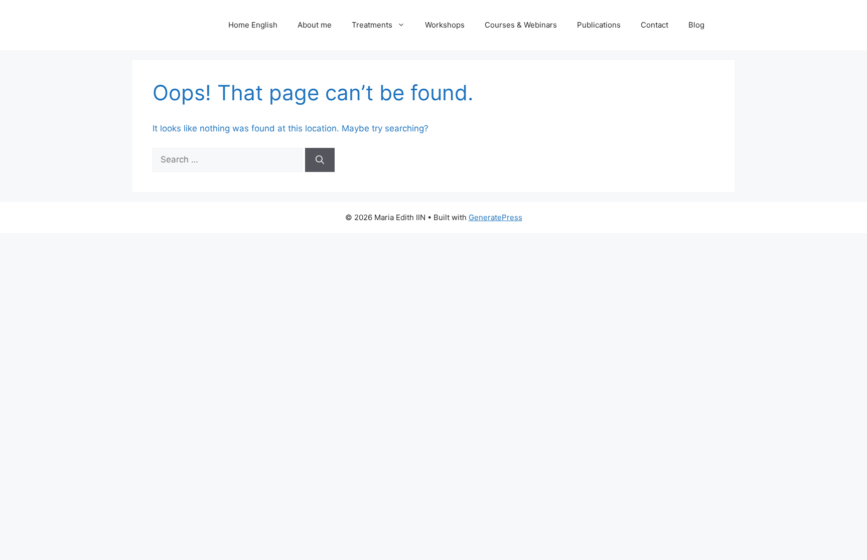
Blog (696, 25)
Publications (599, 25)
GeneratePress (495, 217)
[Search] (320, 160)
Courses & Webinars (521, 25)
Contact (654, 25)
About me (315, 25)
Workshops (445, 25)
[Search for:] (229, 159)
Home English (252, 25)
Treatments (372, 25)
